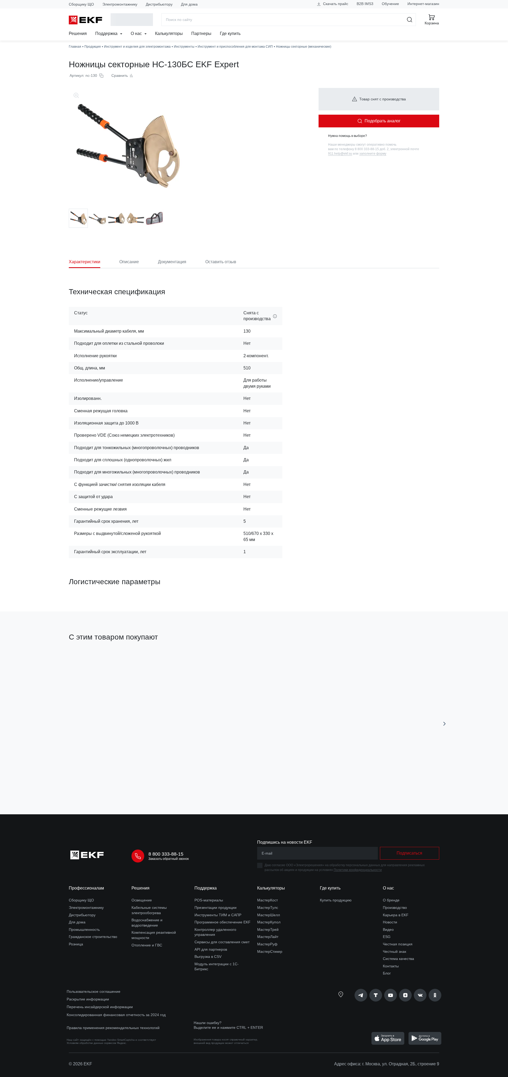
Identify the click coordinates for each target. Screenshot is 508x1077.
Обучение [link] (390, 4)
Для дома (189, 4)
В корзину (99, 780)
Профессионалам (86, 888)
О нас (137, 33)
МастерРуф (267, 944)
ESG (387, 937)
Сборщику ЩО (81, 4)
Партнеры (201, 33)
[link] (361, 995)
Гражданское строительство (93, 937)
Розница (76, 944)
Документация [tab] (172, 262)
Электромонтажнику (119, 4)
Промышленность (84, 929)
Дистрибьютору (159, 4)
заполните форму (372, 153)
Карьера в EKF (396, 915)
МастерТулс (267, 907)
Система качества (398, 959)
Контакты (391, 966)
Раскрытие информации (88, 999)
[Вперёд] (444, 724)
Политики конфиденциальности (358, 870)
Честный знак (394, 951)
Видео (388, 929)
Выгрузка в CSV (207, 956)
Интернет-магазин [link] (423, 4)
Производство (395, 907)
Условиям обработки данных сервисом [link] (91, 1043)
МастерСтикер (269, 951)
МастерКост (267, 900)
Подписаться (409, 853)
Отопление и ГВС (146, 945)
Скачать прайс (335, 4)
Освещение (141, 900)
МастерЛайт (267, 937)
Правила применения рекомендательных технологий (113, 1028)
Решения (78, 33)
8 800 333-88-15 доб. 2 (372, 149)
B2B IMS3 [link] (365, 4)
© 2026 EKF (80, 1064)
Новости (390, 922)
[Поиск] (409, 19)
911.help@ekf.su (340, 153)
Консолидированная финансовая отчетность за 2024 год (116, 1015)
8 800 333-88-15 (165, 854)
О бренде (391, 900)
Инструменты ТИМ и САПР (217, 915)
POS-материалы (208, 900)
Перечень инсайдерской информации (100, 1007)
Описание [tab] (129, 262)
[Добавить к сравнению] (146, 780)
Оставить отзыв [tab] (220, 262)
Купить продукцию (336, 900)
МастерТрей (268, 929)
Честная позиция (397, 944)
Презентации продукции (215, 907)
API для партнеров (210, 949)
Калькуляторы (169, 33)
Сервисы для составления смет (222, 942)
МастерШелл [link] (268, 915)
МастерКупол (268, 922)
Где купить (230, 33)
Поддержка (107, 33)
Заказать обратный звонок (168, 859)
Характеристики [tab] (84, 262)
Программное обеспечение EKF (222, 922)
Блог (387, 973)
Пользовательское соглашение (93, 991)
